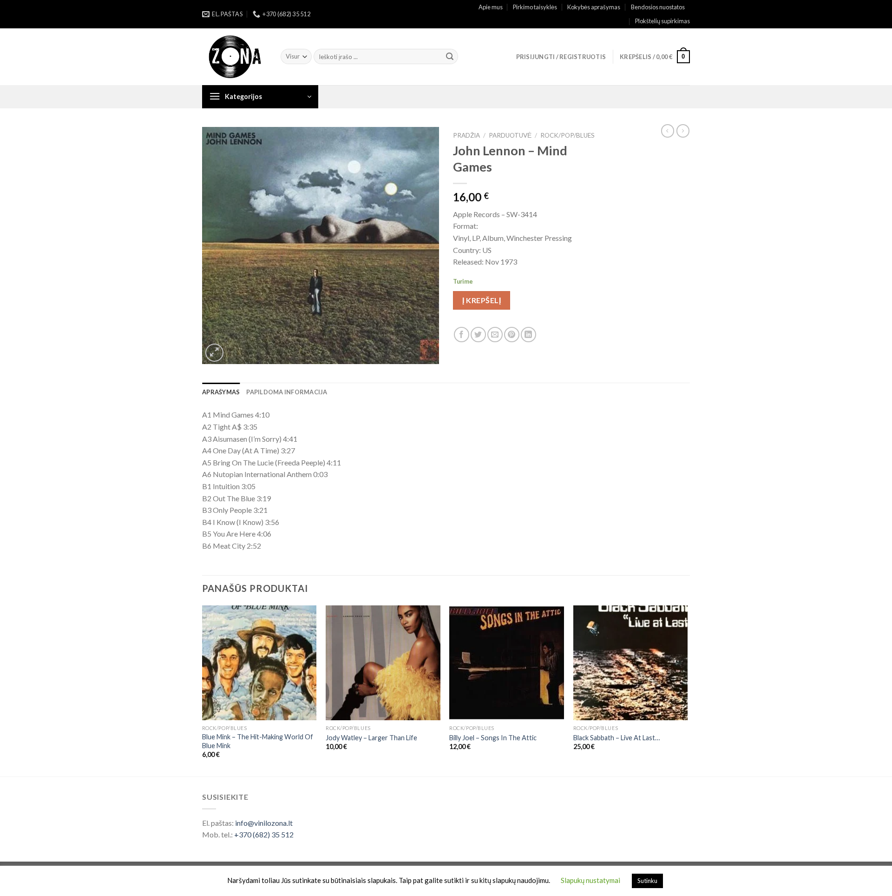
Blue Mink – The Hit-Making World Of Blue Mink (257, 741)
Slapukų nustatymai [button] (590, 880)
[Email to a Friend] (495, 334)
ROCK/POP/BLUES (567, 135)
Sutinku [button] (647, 880)
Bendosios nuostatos (658, 7)
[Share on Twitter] (478, 334)
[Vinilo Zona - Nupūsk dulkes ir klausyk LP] (234, 57)
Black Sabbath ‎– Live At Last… (616, 738)
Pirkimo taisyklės (535, 7)
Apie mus (491, 7)
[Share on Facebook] (461, 334)
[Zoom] (214, 353)
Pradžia (466, 135)
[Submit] (450, 57)
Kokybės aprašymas (593, 7)
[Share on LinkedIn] (528, 334)
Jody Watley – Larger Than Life (371, 738)
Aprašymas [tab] (221, 392)
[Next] (687, 690)
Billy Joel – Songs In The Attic (493, 738)
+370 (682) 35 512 (264, 834)
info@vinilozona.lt (264, 822)
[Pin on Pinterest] (511, 334)
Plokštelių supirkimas (662, 21)
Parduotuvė (510, 135)
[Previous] (203, 690)
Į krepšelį (481, 300)
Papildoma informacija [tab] (286, 392)
